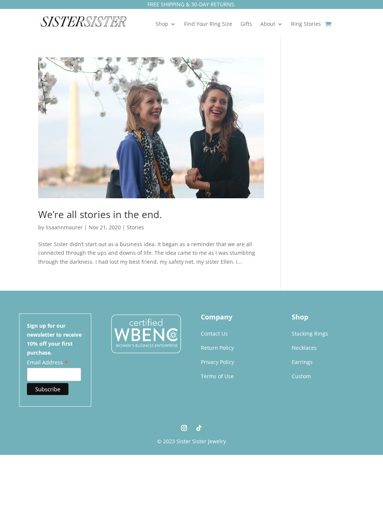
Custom (301, 376)
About (267, 24)
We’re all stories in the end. (100, 214)
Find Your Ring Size (208, 24)
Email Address (48, 362)
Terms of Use (217, 376)
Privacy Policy (217, 361)
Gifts (246, 24)
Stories (135, 227)
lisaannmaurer (64, 227)
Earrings (302, 361)
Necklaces (304, 347)
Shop (162, 24)
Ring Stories (306, 24)
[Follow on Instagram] (184, 428)
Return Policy (217, 347)
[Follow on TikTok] (199, 428)
